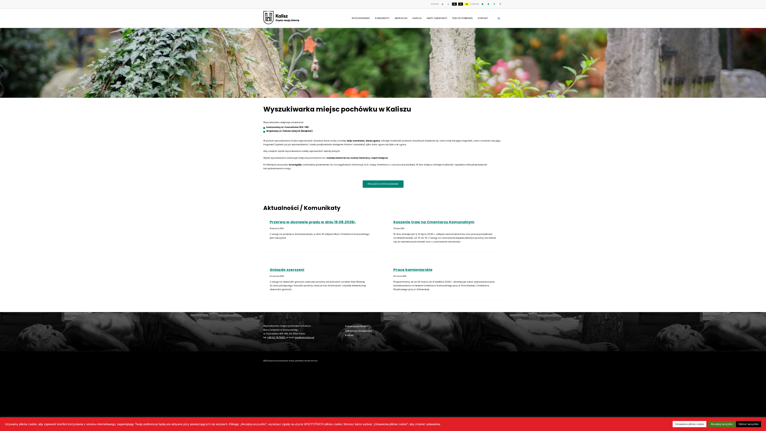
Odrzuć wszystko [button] (748, 424)
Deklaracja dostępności (358, 330)
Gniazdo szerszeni (287, 269)
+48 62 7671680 (276, 337)
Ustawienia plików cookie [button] (689, 424)
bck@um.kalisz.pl (304, 337)
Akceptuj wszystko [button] (722, 424)
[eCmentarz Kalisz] (281, 17)
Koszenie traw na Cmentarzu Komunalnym (433, 221)
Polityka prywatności (356, 326)
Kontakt (349, 335)
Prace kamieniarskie (412, 269)
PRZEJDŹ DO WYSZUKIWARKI (383, 184)
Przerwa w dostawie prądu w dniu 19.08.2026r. (313, 221)
